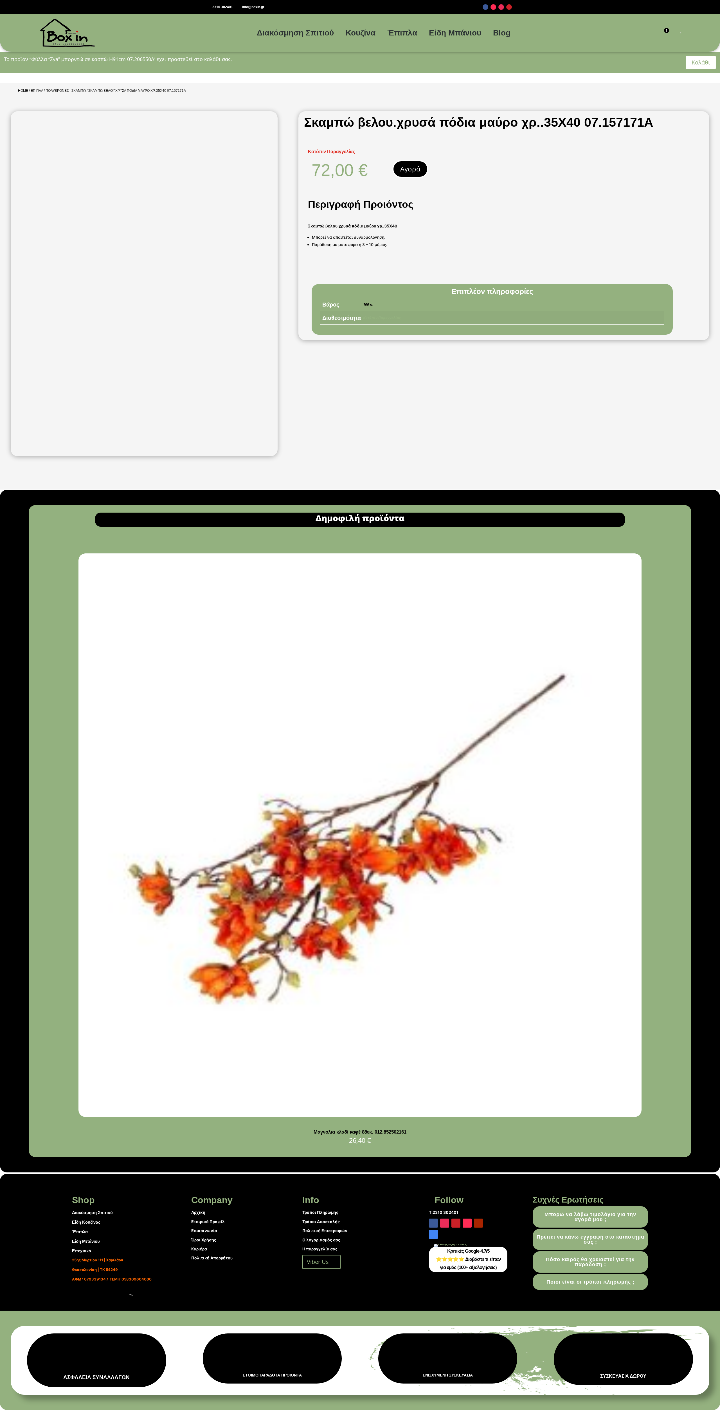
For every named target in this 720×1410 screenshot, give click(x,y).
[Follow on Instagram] (501, 7)
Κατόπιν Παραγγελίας (382, 317)
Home (23, 91)
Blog (501, 32)
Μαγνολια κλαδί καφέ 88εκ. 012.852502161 (360, 1132)
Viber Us (318, 1262)
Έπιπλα (402, 32)
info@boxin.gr (253, 7)
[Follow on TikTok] (493, 7)
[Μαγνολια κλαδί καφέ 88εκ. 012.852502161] (360, 1115)
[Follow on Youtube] (478, 1223)
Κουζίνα (360, 32)
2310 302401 (222, 7)
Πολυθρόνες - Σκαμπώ (66, 91)
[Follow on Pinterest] (509, 7)
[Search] (673, 33)
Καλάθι (701, 62)
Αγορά (410, 168)
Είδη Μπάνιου (455, 32)
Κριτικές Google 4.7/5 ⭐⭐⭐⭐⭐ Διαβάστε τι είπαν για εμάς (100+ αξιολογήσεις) (468, 1259)
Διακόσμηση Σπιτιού (295, 32)
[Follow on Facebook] (485, 7)
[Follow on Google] (433, 1234)
